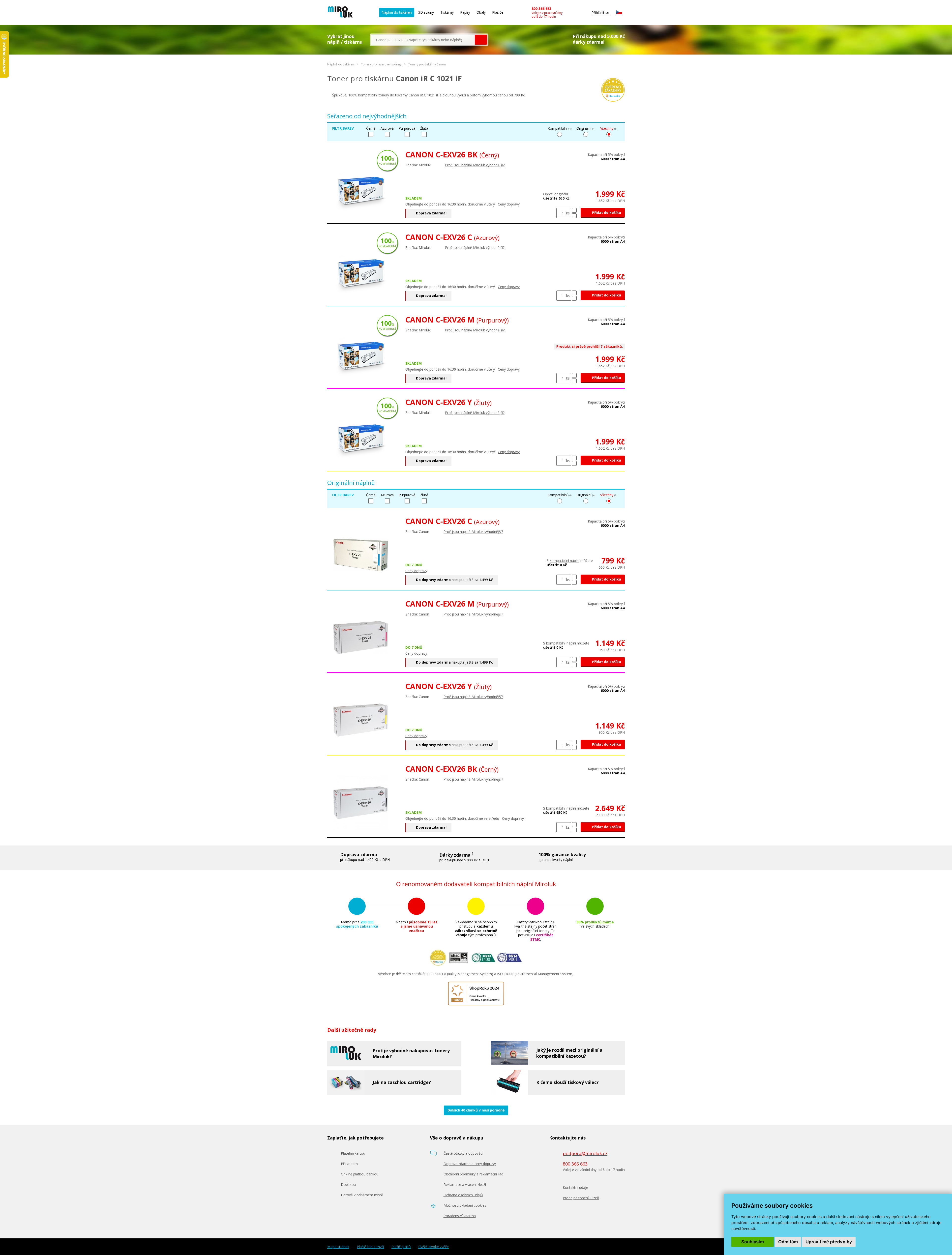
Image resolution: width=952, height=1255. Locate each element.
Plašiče (497, 12)
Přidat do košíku (606, 212)
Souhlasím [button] (752, 1241)
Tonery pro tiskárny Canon (427, 64)
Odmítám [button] (788, 1241)
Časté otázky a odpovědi (463, 1153)
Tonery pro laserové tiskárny (381, 64)
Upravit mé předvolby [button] (828, 1241)
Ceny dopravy (509, 204)
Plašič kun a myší (370, 1247)
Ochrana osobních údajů (463, 1195)
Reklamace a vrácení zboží (465, 1184)
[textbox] (423, 40)
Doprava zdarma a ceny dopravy (470, 1163)
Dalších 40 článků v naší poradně (476, 1110)
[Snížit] (574, 215)
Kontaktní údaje (575, 1187)
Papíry (465, 12)
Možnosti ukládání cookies (465, 1205)
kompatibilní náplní (564, 560)
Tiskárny (447, 12)
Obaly (481, 12)
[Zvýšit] (574, 210)
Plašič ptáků (401, 1247)
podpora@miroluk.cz (585, 1153)
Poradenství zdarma (460, 1215)
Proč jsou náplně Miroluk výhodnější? (475, 165)
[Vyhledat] (481, 40)
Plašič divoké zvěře (433, 1247)
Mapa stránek (338, 1247)
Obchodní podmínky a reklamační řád (473, 1174)
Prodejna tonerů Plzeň (581, 1198)
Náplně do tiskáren (397, 12)
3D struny (426, 12)
